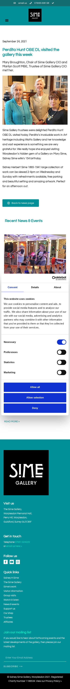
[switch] (61, 352)
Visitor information (13, 591)
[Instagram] (18, 562)
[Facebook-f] (6, 562)
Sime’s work (10, 586)
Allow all (35, 387)
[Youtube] (12, 562)
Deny (35, 408)
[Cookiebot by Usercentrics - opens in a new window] (52, 278)
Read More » (12, 421)
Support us (9, 608)
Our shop (8, 613)
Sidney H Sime (11, 578)
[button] (6, 20)
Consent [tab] (12, 287)
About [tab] (57, 287)
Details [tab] (35, 287)
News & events (11, 604)
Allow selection (35, 397)
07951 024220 (22, 542)
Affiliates (8, 622)
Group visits (10, 595)
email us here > (14, 546)
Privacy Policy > (53, 681)
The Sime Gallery (12, 582)
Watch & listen (11, 600)
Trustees (8, 617)
